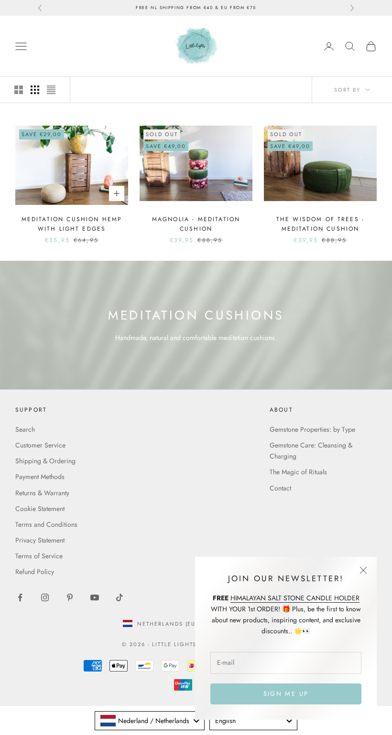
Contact (280, 488)
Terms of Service (39, 556)
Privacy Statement (40, 540)
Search (25, 429)
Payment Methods (40, 476)
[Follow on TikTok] (119, 597)
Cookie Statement (40, 508)
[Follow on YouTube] (94, 597)
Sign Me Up (285, 693)
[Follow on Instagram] (45, 597)
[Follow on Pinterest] (70, 597)
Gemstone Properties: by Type (312, 429)
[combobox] (150, 720)
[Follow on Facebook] (20, 597)
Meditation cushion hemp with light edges (72, 224)
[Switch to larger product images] (18, 90)
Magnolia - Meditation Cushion (196, 224)
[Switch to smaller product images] (35, 90)
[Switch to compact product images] (51, 90)
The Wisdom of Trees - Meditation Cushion (320, 224)
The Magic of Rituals (298, 472)
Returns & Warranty (42, 493)
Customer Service (40, 445)
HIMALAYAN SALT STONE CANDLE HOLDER (294, 598)
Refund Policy (34, 571)
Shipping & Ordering (45, 461)
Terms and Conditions (46, 524)
